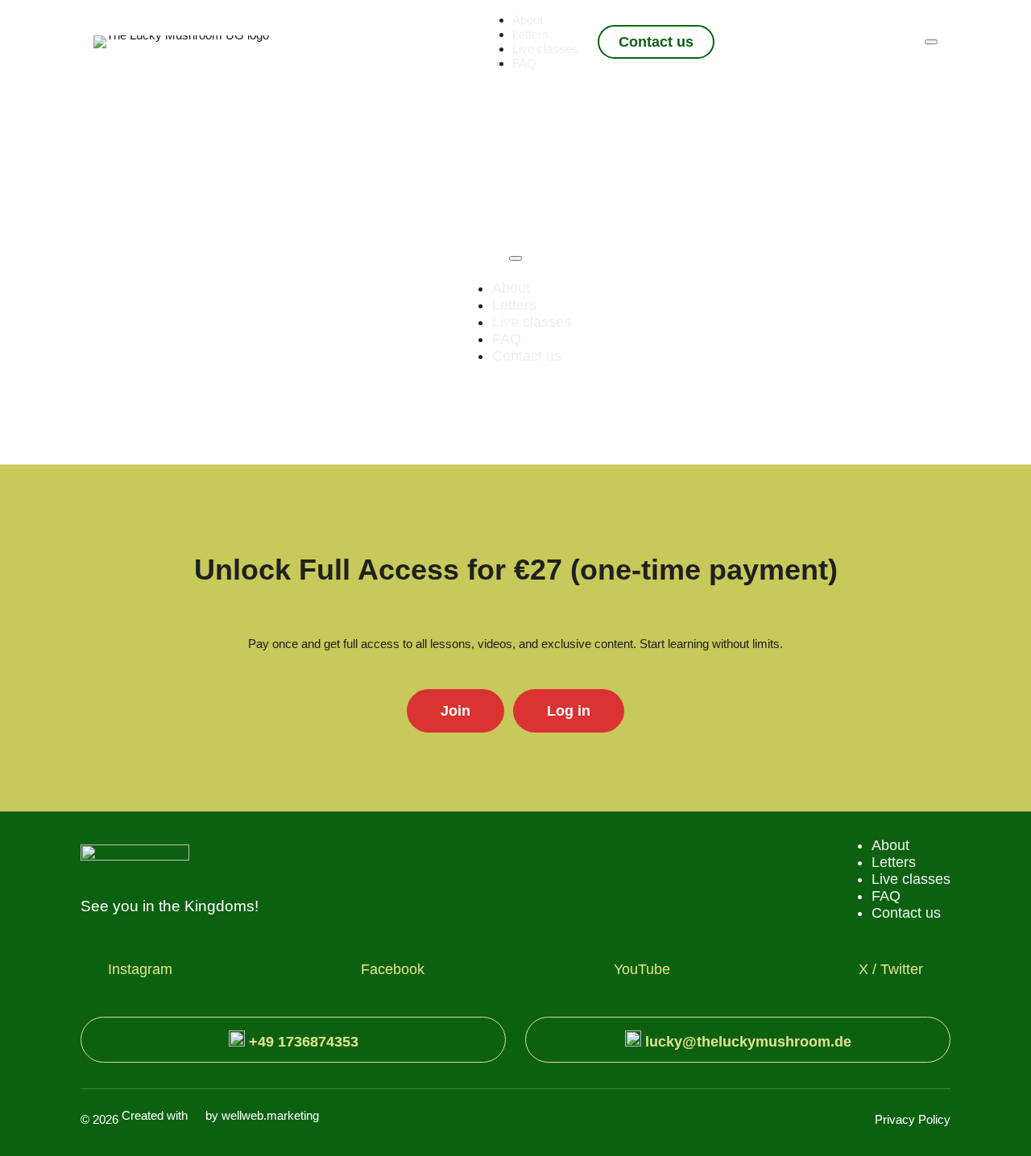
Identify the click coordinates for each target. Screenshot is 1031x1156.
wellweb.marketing (270, 1115)
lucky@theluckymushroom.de (746, 1042)
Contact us (656, 42)
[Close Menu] (515, 258)
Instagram (140, 969)
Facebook (392, 969)
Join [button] (455, 711)
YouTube (642, 969)
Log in (568, 711)
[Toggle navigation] (931, 41)
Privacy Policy (912, 1119)
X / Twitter (891, 969)
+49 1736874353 (301, 1042)
